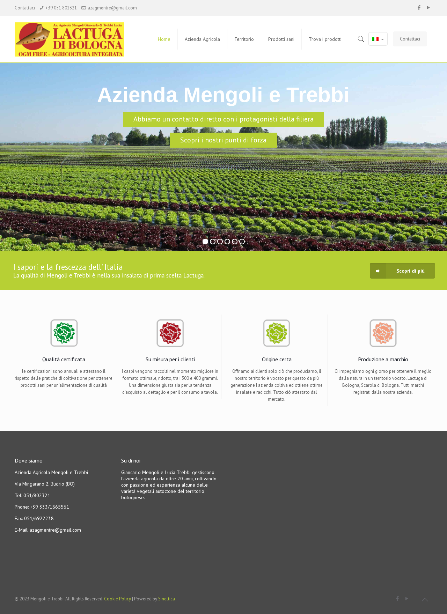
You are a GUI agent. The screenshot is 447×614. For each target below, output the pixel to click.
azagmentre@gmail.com (112, 8)
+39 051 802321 (61, 8)
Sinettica (166, 599)
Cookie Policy (117, 599)
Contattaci (410, 39)
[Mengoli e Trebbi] (76, 39)
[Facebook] (419, 7)
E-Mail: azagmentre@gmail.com (48, 530)
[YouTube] (428, 7)
